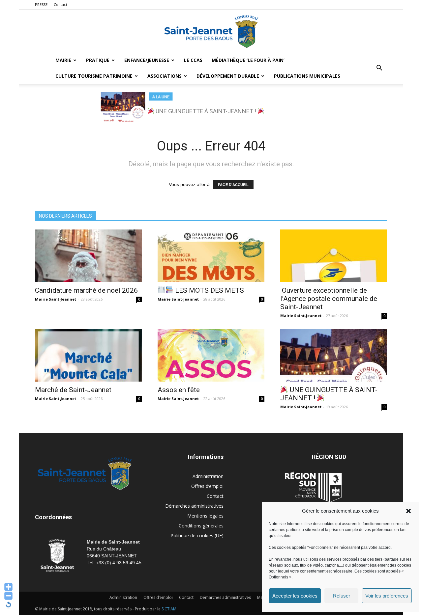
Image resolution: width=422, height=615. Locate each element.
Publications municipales (307, 76)
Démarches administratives (194, 506)
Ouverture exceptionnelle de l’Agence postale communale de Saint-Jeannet (328, 298)
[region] (211, 106)
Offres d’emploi (207, 486)
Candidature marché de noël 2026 (86, 290)
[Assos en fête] (211, 355)
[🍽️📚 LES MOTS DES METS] (211, 255)
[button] (408, 511)
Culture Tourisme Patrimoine (94, 76)
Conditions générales (201, 525)
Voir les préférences (386, 596)
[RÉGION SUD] (313, 486)
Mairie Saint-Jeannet (55, 299)
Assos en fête (179, 390)
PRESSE (41, 4)
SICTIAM (169, 609)
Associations (164, 76)
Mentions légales (205, 516)
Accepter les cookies (294, 596)
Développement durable (227, 76)
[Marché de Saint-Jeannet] (88, 355)
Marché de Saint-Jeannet (73, 390)
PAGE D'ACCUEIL (233, 185)
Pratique (97, 60)
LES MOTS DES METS (208, 290)
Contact (60, 4)
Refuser (341, 596)
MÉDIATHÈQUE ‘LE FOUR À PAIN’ (248, 60)
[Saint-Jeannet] (211, 31)
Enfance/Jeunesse (146, 60)
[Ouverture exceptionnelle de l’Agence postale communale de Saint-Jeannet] (333, 255)
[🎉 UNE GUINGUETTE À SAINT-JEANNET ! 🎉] (333, 355)
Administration (208, 476)
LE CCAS (193, 60)
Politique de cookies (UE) (197, 535)
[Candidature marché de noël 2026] (88, 255)
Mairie (63, 60)
